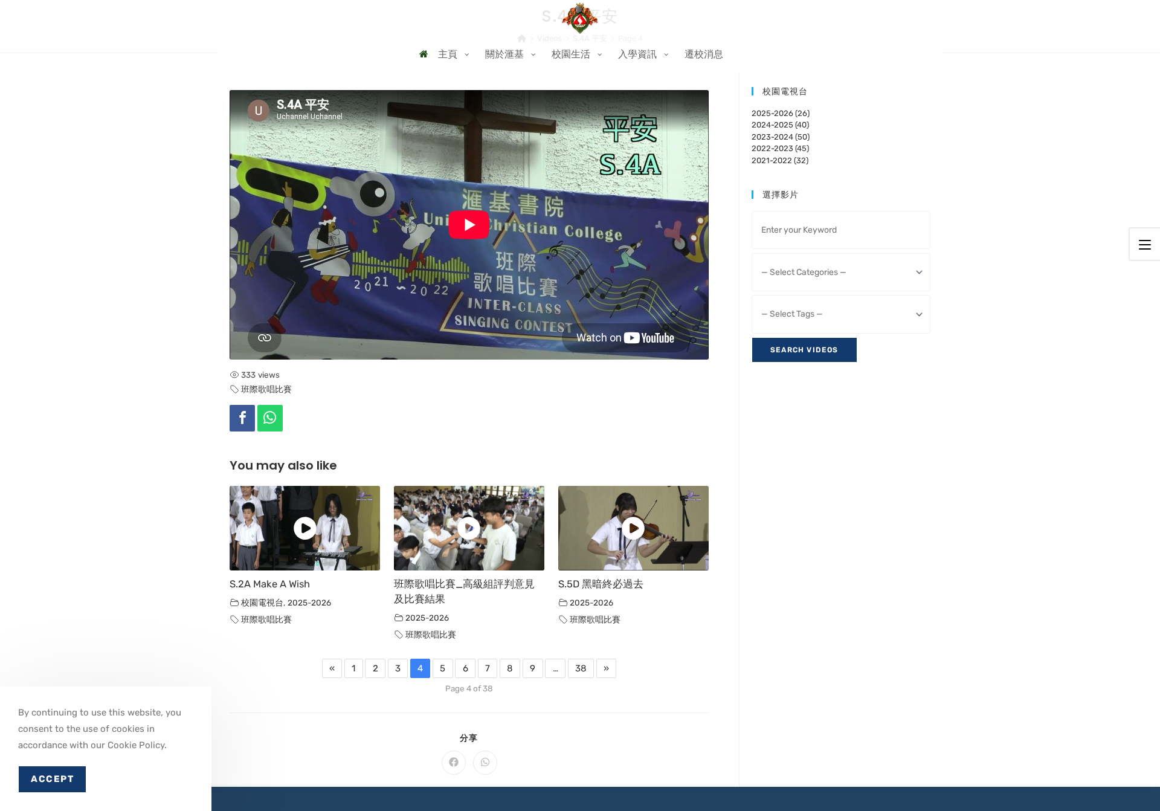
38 (581, 668)
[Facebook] (242, 418)
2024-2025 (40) (780, 124)
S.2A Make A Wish (270, 584)
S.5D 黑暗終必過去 (600, 584)
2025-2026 (309, 602)
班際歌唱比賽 (266, 389)
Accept (52, 779)
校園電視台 (262, 602)
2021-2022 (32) (780, 160)
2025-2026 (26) (781, 113)
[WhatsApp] (270, 418)
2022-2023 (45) (780, 148)
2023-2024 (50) (781, 136)
